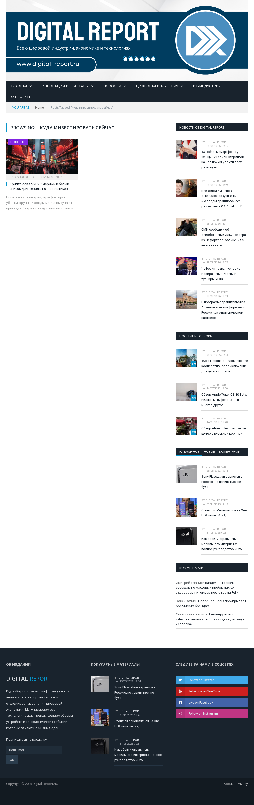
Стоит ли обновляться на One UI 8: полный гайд (224, 512)
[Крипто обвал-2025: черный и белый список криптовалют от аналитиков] (42, 158)
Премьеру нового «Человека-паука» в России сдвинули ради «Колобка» (210, 619)
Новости (112, 86)
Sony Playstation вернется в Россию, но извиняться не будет (222, 482)
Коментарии (229, 451)
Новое (209, 451)
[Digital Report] (127, 39)
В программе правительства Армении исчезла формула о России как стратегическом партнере (223, 310)
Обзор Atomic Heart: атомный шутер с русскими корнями (223, 430)
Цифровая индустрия (157, 86)
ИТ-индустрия (207, 86)
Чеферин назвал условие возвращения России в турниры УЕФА (220, 274)
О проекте (21, 96)
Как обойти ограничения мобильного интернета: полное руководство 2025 (221, 544)
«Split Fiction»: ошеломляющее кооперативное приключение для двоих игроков (224, 366)
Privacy (242, 783)
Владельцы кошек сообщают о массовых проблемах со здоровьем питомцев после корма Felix (207, 587)
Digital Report (25, 177)
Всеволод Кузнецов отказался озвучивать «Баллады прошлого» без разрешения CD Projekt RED (222, 198)
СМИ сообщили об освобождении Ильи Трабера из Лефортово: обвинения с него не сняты (223, 237)
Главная (19, 86)
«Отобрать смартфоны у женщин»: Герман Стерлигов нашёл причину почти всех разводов (222, 159)
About (228, 783)
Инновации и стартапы (65, 86)
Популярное (188, 451)
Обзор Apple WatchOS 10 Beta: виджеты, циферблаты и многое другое (224, 400)
